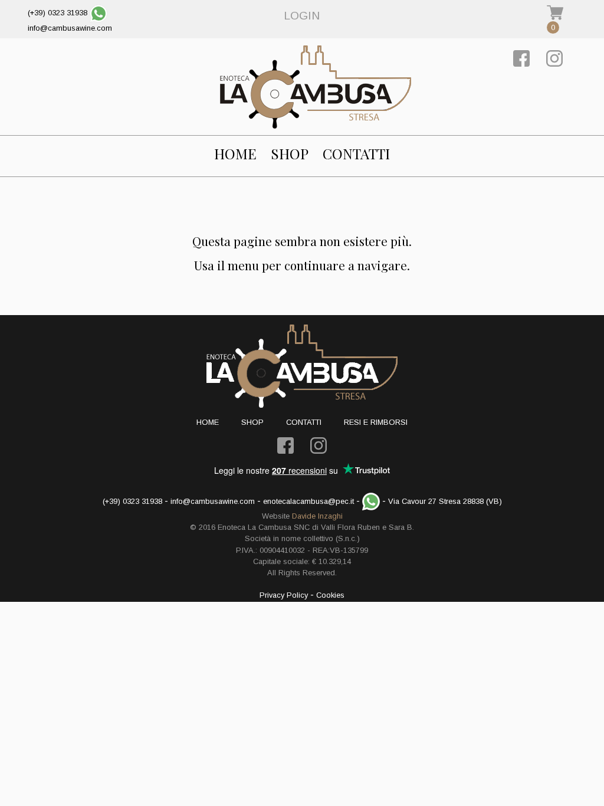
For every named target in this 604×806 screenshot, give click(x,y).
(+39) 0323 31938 (57, 12)
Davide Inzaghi (317, 516)
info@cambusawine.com (70, 28)
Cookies (330, 595)
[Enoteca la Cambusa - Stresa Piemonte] (315, 87)
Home (235, 153)
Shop (289, 153)
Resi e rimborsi (376, 422)
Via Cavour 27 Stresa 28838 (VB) (445, 501)
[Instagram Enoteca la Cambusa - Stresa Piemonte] (554, 58)
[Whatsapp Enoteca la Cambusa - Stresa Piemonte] (98, 12)
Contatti (356, 153)
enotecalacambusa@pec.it (308, 501)
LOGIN (302, 15)
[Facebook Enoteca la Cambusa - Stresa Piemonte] (521, 58)
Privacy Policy (284, 595)
